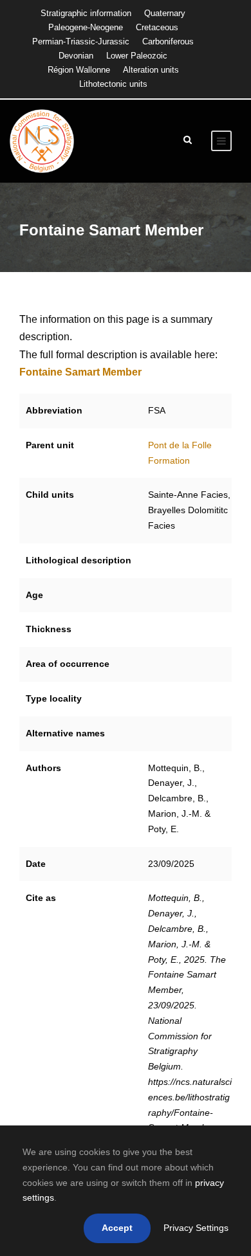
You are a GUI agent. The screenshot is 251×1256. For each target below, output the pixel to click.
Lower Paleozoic (136, 55)
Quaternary (164, 13)
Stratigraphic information (86, 13)
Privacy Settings (195, 1228)
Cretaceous (157, 27)
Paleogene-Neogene (85, 27)
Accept (117, 1228)
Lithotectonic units (113, 84)
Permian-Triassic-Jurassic (80, 41)
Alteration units (151, 70)
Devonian (76, 55)
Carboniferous (168, 41)
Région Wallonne (79, 70)
